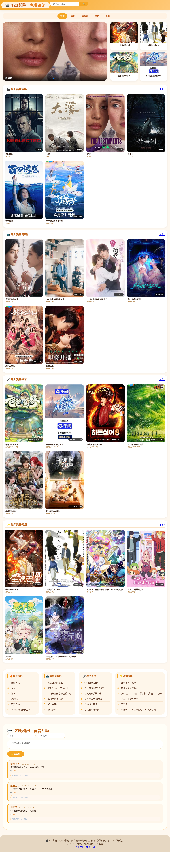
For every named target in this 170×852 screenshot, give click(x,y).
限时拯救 (15, 682)
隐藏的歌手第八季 (92, 693)
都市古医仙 (53, 704)
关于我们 (79, 846)
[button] (49, 78)
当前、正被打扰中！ (130, 698)
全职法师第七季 (128, 682)
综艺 (97, 16)
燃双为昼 (52, 709)
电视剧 (85, 16)
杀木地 (14, 698)
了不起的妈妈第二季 (20, 709)
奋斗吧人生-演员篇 (93, 698)
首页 (62, 16)
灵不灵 (124, 704)
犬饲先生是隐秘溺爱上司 (59, 693)
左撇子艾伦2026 (129, 688)
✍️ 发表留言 (15, 754)
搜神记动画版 (90, 704)
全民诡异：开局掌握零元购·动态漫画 (138, 709)
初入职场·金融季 (92, 709)
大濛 (13, 688)
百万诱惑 (15, 704)
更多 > (162, 89)
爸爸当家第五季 (91, 682)
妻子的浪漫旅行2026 (94, 688)
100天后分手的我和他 (58, 688)
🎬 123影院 (25, 5)
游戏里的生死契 (55, 698)
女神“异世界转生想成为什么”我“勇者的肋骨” (142, 693)
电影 (73, 16)
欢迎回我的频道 (55, 682)
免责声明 (90, 846)
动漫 (107, 16)
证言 (13, 693)
